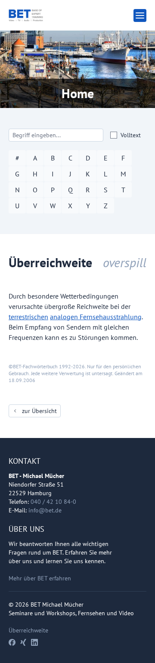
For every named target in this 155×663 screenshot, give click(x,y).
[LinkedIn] (34, 642)
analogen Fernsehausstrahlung (96, 316)
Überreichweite (28, 630)
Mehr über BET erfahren (40, 578)
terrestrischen (28, 316)
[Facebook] (12, 642)
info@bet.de (45, 510)
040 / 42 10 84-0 (53, 502)
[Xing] (23, 642)
